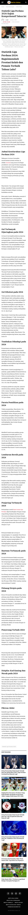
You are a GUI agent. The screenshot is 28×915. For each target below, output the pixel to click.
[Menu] (2, 2)
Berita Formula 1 (8, 902)
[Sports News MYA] (14, 2)
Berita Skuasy (19, 902)
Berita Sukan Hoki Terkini (13, 904)
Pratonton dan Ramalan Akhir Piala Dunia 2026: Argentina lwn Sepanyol (12, 859)
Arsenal (8, 162)
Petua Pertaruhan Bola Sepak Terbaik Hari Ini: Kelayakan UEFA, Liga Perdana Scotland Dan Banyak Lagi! (13, 772)
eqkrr (7, 19)
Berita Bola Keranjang (13, 900)
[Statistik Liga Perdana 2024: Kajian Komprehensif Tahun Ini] (14, 32)
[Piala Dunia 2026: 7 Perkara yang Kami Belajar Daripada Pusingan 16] (14, 870)
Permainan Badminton (14, 906)
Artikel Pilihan (6, 21)
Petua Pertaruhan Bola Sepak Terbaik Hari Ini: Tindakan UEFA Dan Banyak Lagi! (12, 838)
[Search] (26, 2)
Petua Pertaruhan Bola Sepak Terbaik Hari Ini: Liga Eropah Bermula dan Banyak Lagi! (12, 816)
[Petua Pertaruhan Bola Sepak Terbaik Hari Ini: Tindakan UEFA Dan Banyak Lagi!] (14, 828)
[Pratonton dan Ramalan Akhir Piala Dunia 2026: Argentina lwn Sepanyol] (14, 850)
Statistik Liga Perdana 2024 (9, 746)
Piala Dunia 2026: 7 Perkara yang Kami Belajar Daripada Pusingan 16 (13, 880)
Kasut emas (16, 509)
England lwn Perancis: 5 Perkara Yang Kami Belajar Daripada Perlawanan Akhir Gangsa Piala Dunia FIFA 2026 (13, 794)
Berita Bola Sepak (13, 898)
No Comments (16, 21)
